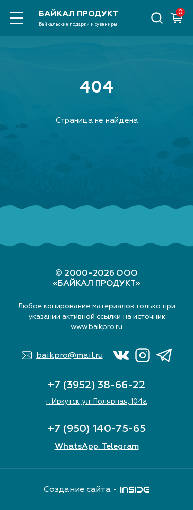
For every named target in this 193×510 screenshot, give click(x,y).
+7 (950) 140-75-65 (97, 428)
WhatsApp (76, 446)
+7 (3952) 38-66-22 (96, 384)
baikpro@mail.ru (69, 355)
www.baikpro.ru (96, 326)
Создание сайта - (80, 489)
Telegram (120, 446)
